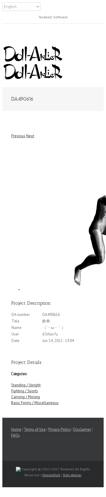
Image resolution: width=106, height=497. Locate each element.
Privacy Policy (59, 429)
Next (30, 135)
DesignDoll (51, 475)
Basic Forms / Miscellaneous (35, 402)
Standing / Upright (26, 385)
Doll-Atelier (72, 475)
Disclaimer (82, 429)
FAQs (15, 435)
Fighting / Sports (24, 390)
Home (16, 429)
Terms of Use (35, 429)
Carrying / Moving (25, 396)
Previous (18, 135)
